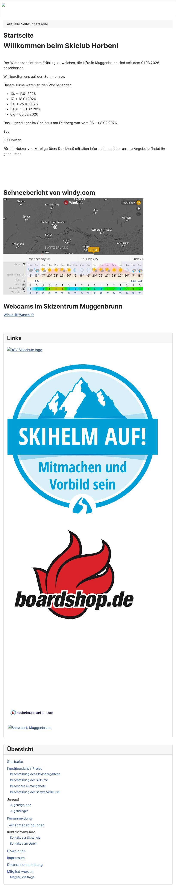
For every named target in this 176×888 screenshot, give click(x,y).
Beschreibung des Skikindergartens (35, 774)
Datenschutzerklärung (25, 864)
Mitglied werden (20, 871)
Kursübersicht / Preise (24, 768)
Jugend (13, 799)
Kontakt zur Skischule (25, 837)
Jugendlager (19, 811)
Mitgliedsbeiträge (22, 877)
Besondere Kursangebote (28, 786)
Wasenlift (26, 315)
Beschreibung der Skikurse (29, 780)
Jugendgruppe (20, 805)
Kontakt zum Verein (23, 843)
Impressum (16, 858)
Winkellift (11, 315)
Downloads (16, 851)
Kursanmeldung (19, 818)
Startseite (15, 761)
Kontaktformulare (21, 832)
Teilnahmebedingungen (25, 825)
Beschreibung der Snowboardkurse (35, 792)
